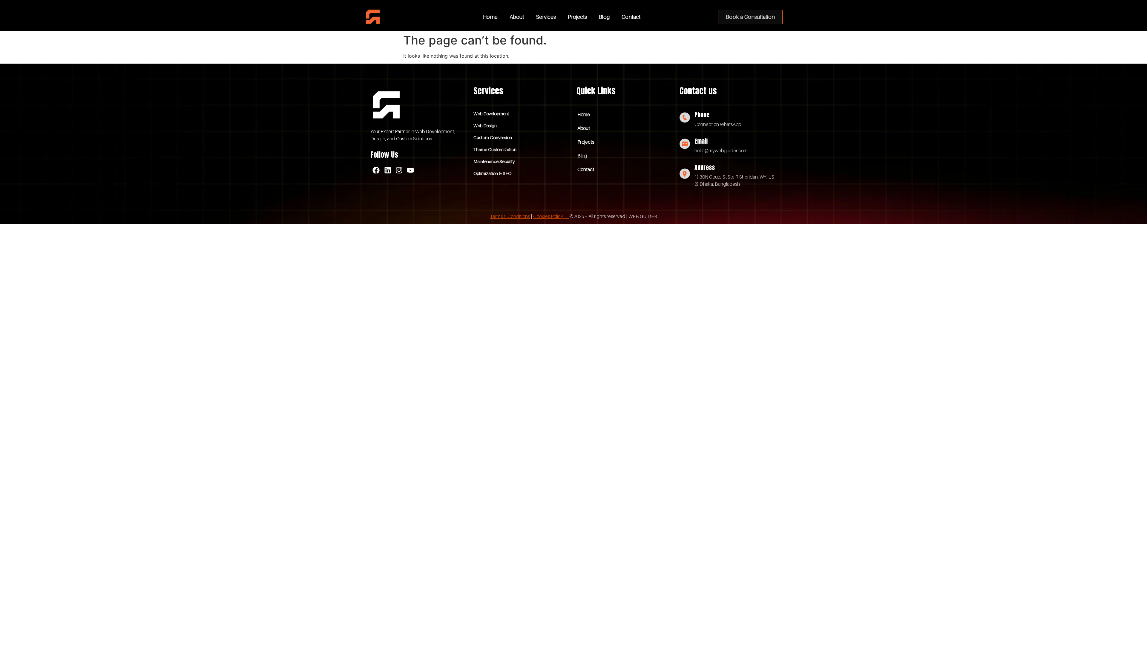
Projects (577, 17)
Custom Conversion (492, 137)
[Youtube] (410, 170)
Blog (604, 17)
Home (490, 17)
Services (546, 17)
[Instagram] (399, 170)
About (517, 17)
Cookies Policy (551, 216)
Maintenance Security (494, 161)
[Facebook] (376, 170)
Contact (631, 17)
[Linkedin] (387, 170)
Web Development (491, 113)
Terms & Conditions (510, 216)
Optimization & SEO (492, 173)
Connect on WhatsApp (717, 124)
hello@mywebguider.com (721, 150)
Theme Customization (494, 149)
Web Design (485, 125)
